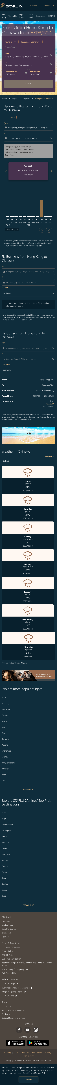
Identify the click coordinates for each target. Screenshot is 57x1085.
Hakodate (6, 854)
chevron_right (51, 171)
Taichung (5, 703)
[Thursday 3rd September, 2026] (37, 216)
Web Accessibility (9, 973)
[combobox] (29, 127)
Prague (5, 715)
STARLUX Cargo (10, 983)
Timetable (12, 16)
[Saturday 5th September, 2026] (46, 216)
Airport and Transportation (13, 1010)
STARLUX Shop (9, 995)
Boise (4, 774)
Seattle (5, 836)
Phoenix (5, 745)
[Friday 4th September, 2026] (41, 208)
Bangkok (5, 768)
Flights (14, 98)
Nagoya (5, 860)
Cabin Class (6, 288)
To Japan (26, 98)
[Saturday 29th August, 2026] (16, 216)
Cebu (4, 780)
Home (4, 98)
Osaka (4, 848)
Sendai (4, 890)
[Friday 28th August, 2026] (12, 216)
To (5, 62)
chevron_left (6, 171)
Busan (4, 878)
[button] (30, 42)
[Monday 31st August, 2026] (24, 216)
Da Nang (5, 739)
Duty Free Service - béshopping (17, 987)
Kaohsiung (6, 709)
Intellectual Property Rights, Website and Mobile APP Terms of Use (27, 964)
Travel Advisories (9, 929)
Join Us (6, 932)
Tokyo (4, 818)
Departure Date (11, 71)
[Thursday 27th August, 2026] (7, 216)
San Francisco (7, 824)
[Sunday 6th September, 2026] (50, 216)
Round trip (9, 42)
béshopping (34, 5)
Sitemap (5, 936)
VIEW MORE (28, 789)
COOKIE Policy (8, 955)
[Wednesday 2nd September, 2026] (33, 216)
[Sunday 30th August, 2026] (20, 216)
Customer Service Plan (11, 959)
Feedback (6, 1014)
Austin (4, 727)
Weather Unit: (50, 456)
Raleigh (5, 884)
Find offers (28, 174)
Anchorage (6, 751)
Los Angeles (7, 830)
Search (28, 83)
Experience (40, 16)
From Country (29, 1056)
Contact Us (6, 1006)
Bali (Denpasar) (8, 762)
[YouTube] (27, 1030)
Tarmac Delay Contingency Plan (15, 969)
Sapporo (5, 842)
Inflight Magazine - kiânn (14, 991)
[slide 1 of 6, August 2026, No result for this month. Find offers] (28, 171)
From (7, 53)
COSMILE (51, 16)
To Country (7, 1053)
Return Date (35, 71)
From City (47, 1053)
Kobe (4, 896)
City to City (24, 1053)
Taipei (4, 697)
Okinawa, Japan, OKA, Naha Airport (19, 65)
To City (16, 1053)
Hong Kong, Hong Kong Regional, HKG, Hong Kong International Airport (27, 56)
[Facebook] (19, 1030)
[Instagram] (36, 1030)
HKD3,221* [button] (41, 32)
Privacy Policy (41, 1073)
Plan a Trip (4, 16)
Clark (4, 733)
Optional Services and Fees (13, 1018)
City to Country (36, 1053)
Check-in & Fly (30, 16)
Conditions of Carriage (11, 947)
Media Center (7, 925)
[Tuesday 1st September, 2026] (29, 216)
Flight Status (21, 16)
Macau (4, 721)
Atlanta (5, 757)
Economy (9, 117)
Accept (29, 1079)
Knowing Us (6, 921)
